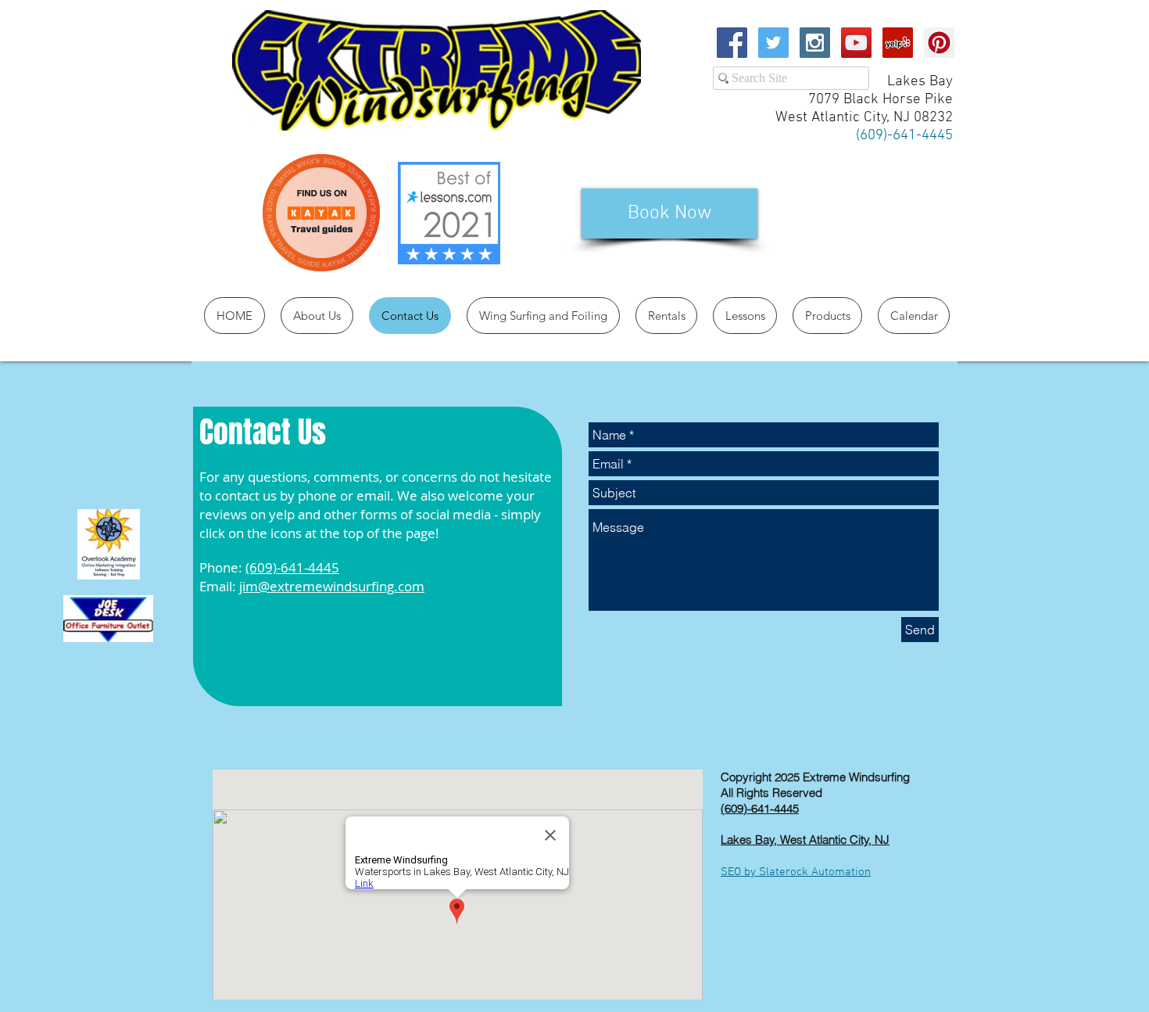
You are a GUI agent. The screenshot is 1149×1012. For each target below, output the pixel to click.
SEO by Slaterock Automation (796, 872)
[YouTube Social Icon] (856, 42)
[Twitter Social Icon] (773, 42)
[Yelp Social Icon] (897, 42)
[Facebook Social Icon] (732, 42)
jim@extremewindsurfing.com (331, 586)
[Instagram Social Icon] (815, 42)
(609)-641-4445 (292, 567)
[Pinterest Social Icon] (939, 42)
